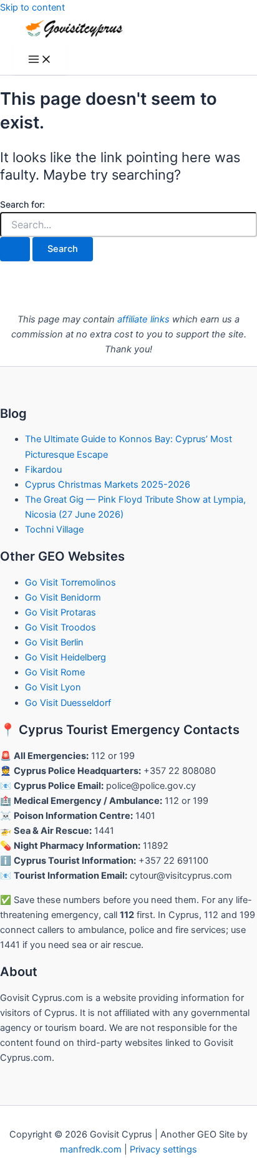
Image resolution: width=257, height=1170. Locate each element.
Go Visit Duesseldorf (68, 702)
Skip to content (32, 7)
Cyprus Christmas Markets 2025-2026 (107, 484)
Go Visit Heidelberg (65, 657)
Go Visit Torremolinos (70, 582)
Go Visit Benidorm (63, 597)
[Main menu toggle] (39, 60)
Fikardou (43, 469)
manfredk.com (91, 1149)
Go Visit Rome (55, 672)
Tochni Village (54, 529)
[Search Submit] (15, 249)
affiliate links (143, 319)
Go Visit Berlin (54, 642)
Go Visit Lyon (53, 687)
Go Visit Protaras (60, 612)
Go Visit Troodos (60, 627)
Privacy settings (163, 1149)
